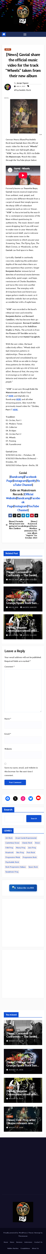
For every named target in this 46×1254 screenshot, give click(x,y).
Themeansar (22, 1236)
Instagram (19, 481)
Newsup (37, 1233)
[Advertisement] (23, 923)
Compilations (25, 1248)
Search (8, 809)
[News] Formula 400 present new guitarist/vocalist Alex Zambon (16, 525)
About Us (35, 1248)
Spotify (31, 481)
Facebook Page (23, 502)
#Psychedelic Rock (22, 90)
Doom (37, 843)
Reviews (19, 1242)
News (8, 49)
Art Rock (9, 838)
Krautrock (9, 852)
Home (6, 1242)
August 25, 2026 (16, 1041)
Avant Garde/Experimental (25, 838)
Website (8, 749)
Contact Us (38, 1242)
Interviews (28, 1242)
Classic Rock (27, 843)
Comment (9, 666)
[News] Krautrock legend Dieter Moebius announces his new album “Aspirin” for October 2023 (30, 529)
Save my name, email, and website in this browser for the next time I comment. (21, 771)
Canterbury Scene (12, 843)
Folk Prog (9, 848)
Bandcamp (17, 477)
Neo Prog (20, 852)
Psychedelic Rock (12, 862)
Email (7, 734)
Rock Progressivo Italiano (15, 867)
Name (7, 719)
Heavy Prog (20, 848)
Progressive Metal (12, 857)
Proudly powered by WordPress (15, 1233)
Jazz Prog (32, 848)
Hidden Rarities (13, 1248)
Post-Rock (31, 852)
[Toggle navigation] (25, 34)
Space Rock (33, 867)
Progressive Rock (30, 857)
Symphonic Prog (11, 872)
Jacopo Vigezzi (22, 83)
